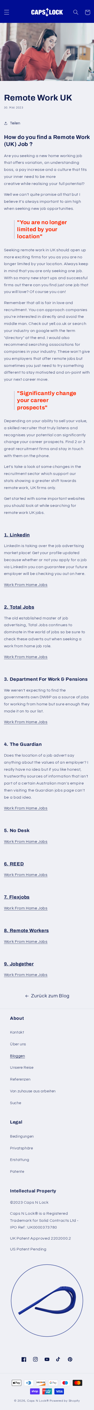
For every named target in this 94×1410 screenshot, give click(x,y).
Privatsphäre (21, 1148)
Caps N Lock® (38, 1400)
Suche (15, 1103)
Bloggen (17, 1056)
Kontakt (17, 1032)
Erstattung (19, 1160)
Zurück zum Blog (50, 996)
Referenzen (20, 1079)
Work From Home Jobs (26, 585)
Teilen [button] (15, 123)
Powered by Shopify (65, 1400)
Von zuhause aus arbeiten (33, 1091)
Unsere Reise (22, 1067)
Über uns (18, 1044)
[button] (6, 12)
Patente (17, 1172)
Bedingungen (22, 1136)
